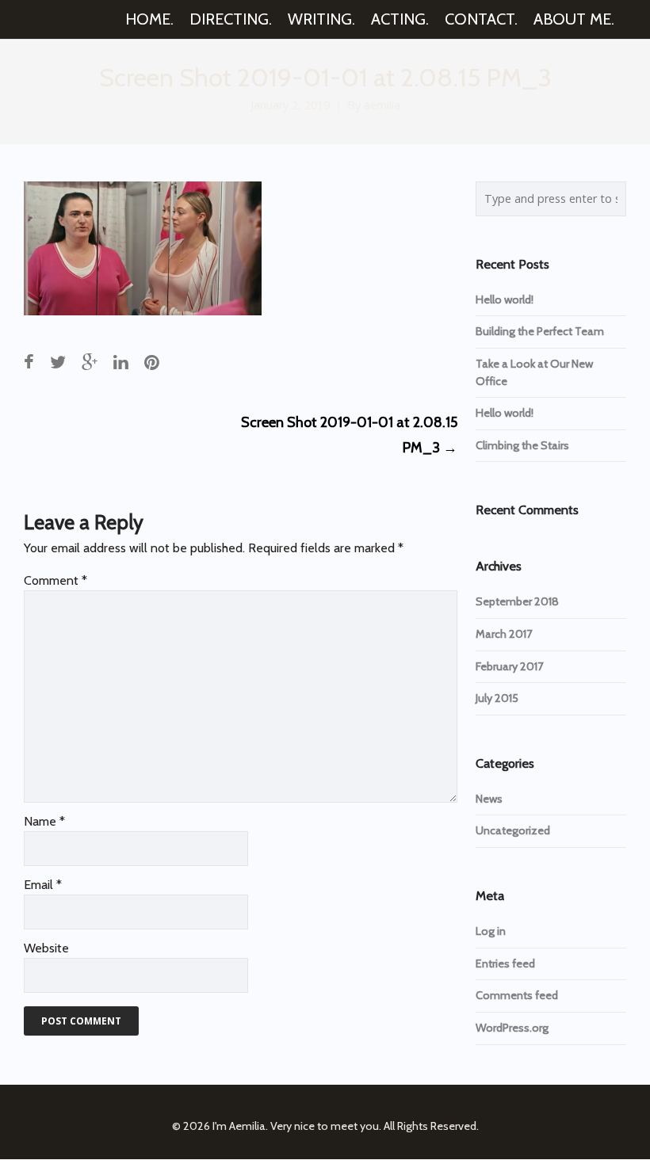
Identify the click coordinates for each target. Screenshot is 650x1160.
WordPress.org (512, 1028)
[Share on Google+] (90, 362)
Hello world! (504, 299)
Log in (491, 931)
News (489, 799)
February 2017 (509, 666)
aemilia (382, 105)
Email (43, 884)
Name (44, 821)
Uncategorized (513, 830)
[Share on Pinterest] (151, 362)
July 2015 (497, 698)
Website (46, 948)
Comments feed (517, 995)
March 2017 (504, 634)
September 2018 (517, 601)
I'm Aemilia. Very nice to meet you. (296, 1126)
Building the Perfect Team (540, 331)
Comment (55, 580)
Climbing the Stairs (522, 445)
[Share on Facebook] (29, 362)
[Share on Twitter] (58, 362)
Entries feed (505, 963)
